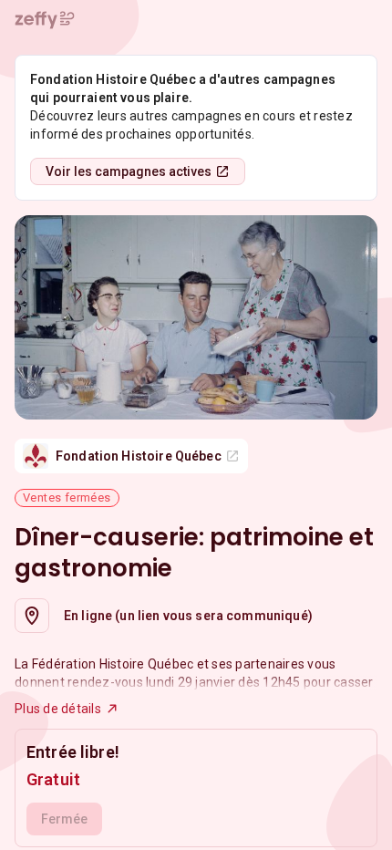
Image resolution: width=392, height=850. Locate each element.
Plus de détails (58, 708)
